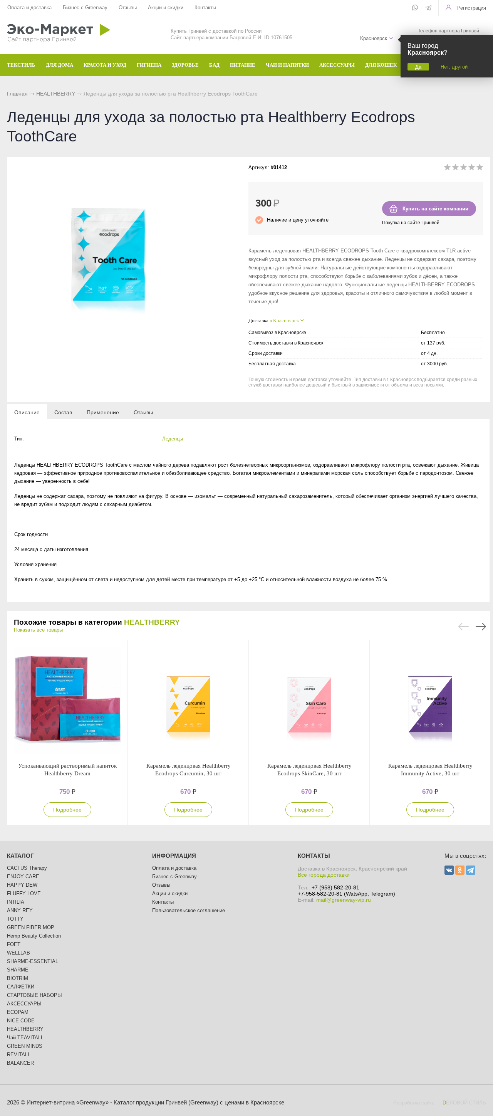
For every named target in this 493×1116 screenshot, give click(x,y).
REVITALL (18, 1054)
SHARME (18, 970)
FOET (13, 944)
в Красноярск (284, 320)
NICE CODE (21, 1021)
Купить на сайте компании (435, 209)
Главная (17, 94)
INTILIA (15, 902)
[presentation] (27, 412)
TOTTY (15, 919)
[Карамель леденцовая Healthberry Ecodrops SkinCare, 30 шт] (309, 701)
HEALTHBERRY (55, 94)
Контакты (205, 7)
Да (418, 67)
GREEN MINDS (24, 1046)
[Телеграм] (428, 8)
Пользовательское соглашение (188, 910)
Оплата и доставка (29, 7)
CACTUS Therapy (27, 868)
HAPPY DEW (22, 885)
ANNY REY (20, 910)
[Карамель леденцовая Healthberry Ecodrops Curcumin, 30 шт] (188, 701)
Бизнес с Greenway (85, 7)
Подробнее (67, 810)
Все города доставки (324, 875)
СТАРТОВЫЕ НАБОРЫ (34, 995)
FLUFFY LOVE (24, 893)
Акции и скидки (165, 7)
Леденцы (172, 439)
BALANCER (20, 1063)
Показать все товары (38, 630)
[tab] (27, 412)
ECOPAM (18, 1012)
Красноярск (373, 38)
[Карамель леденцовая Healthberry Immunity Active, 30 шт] (430, 701)
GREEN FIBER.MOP (30, 927)
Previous (463, 626)
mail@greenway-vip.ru (343, 900)
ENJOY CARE (23, 876)
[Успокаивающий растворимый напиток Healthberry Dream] (67, 701)
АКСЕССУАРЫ (24, 1004)
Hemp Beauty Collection (34, 936)
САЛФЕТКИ (20, 987)
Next (481, 626)
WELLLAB (18, 953)
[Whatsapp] (415, 8)
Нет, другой (454, 67)
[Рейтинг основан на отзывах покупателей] (463, 168)
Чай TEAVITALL (25, 1037)
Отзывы (128, 7)
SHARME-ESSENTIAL (32, 961)
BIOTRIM (17, 978)
